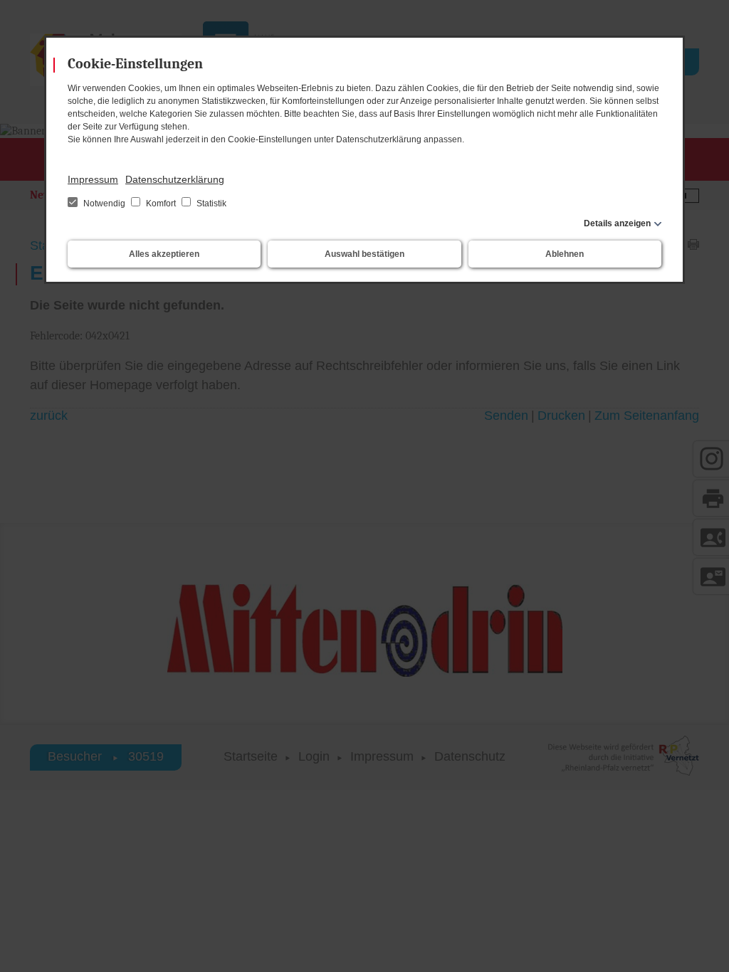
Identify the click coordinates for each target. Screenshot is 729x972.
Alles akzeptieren (164, 254)
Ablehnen (564, 254)
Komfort (161, 203)
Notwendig (104, 203)
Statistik (210, 203)
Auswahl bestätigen (364, 254)
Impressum (93, 179)
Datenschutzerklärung (174, 179)
